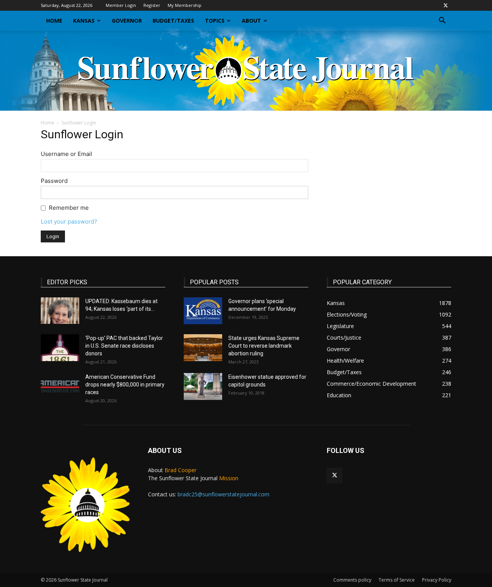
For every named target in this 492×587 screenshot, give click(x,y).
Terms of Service (397, 580)
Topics (214, 20)
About (251, 20)
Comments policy (352, 580)
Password (54, 180)
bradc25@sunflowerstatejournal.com (223, 494)
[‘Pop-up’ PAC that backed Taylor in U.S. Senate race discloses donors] (60, 347)
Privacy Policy (436, 580)
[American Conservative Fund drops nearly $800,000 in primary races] (60, 386)
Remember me (69, 207)
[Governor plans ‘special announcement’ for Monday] (203, 310)
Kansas (84, 20)
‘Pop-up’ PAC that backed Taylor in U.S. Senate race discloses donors (124, 346)
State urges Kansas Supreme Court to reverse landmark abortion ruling (263, 346)
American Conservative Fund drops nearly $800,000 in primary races (125, 384)
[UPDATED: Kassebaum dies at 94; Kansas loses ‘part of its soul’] (60, 310)
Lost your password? (69, 221)
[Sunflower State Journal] (246, 71)
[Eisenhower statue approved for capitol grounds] (203, 386)
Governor (127, 20)
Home (54, 20)
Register (151, 5)
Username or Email (66, 154)
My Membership (184, 5)
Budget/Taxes (173, 20)
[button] (442, 21)
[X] (445, 5)
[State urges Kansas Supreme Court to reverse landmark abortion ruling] (203, 347)
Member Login (121, 5)
